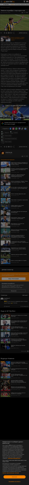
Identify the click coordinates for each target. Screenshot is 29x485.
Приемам (14, 476)
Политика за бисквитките (14, 458)
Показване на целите (14, 481)
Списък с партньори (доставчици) (10, 472)
